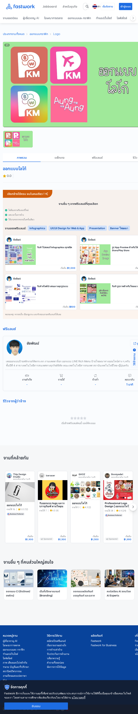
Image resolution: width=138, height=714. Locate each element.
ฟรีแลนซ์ (97, 157)
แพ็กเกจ (60, 157)
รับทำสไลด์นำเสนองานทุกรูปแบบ (52, 286)
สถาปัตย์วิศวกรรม (12, 671)
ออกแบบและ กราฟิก (79, 18)
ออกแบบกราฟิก (39, 34)
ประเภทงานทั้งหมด (13, 34)
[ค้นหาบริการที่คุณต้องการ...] (87, 6)
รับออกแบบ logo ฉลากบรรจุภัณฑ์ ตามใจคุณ (52, 505)
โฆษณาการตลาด (53, 18)
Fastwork (96, 641)
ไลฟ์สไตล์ (122, 18)
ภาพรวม (22, 157)
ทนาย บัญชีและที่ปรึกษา (16, 666)
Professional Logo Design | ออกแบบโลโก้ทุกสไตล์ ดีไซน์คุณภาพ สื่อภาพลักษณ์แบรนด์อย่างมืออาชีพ (117, 509)
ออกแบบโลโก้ (14, 505)
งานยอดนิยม (10, 18)
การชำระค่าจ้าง (54, 649)
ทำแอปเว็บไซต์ (104, 18)
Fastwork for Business (103, 645)
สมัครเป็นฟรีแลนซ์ (56, 641)
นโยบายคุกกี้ (78, 697)
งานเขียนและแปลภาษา (15, 675)
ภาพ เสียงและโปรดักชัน (15, 662)
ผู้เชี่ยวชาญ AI (31, 18)
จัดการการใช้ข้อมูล (56, 666)
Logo (56, 34)
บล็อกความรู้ (53, 658)
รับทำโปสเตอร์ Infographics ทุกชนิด (54, 247)
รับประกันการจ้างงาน (58, 654)
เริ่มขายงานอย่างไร (56, 645)
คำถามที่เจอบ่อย (55, 662)
